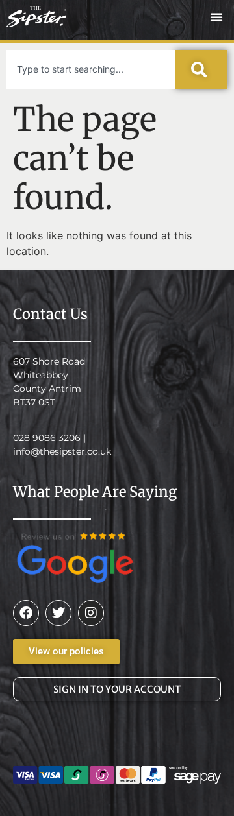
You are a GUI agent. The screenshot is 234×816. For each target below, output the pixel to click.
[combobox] (91, 69)
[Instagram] (91, 613)
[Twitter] (59, 613)
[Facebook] (26, 613)
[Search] (202, 69)
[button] (216, 17)
